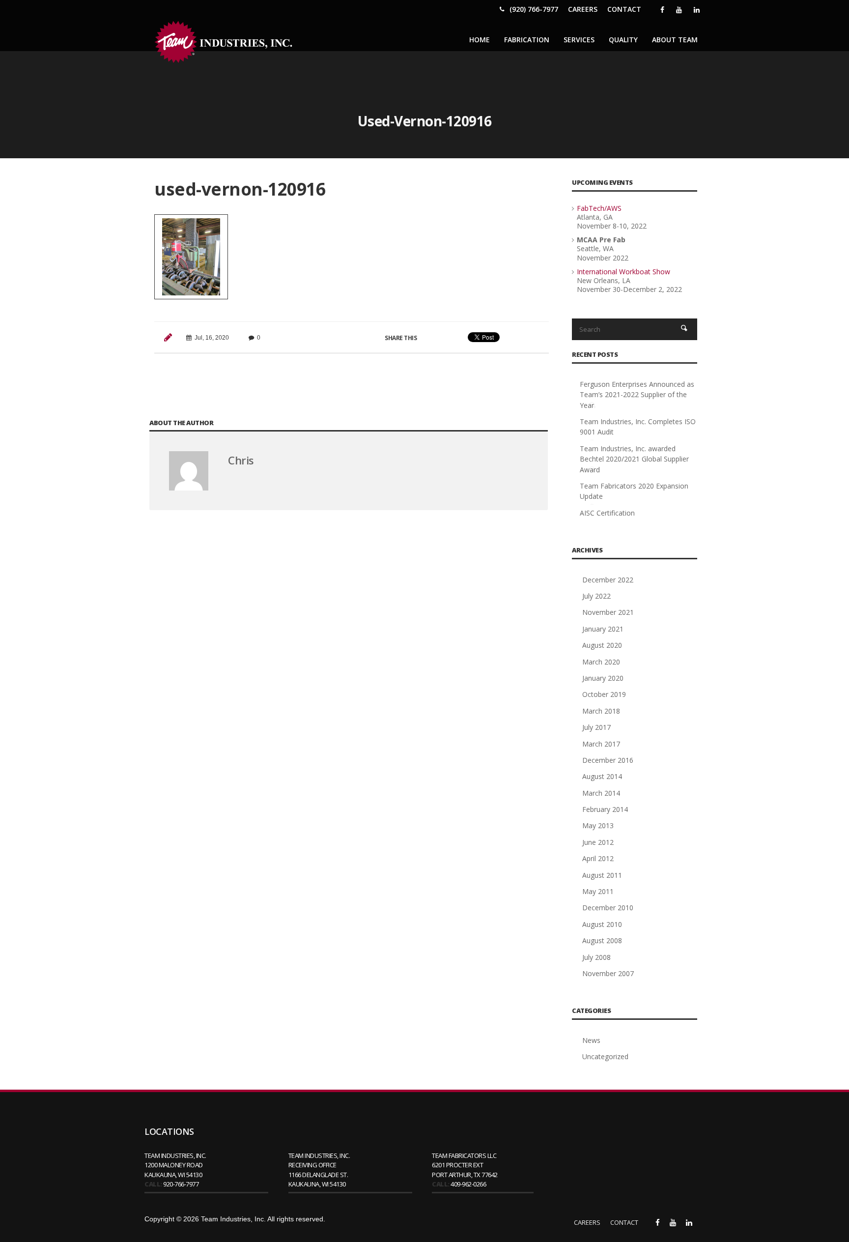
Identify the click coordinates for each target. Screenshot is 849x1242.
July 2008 (596, 957)
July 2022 (596, 596)
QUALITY (623, 39)
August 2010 (602, 924)
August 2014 (602, 776)
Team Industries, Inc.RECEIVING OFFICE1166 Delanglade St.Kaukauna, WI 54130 (319, 1170)
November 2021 (608, 612)
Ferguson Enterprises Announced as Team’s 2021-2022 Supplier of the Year (637, 394)
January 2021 (602, 629)
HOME (479, 39)
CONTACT (624, 9)
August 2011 (602, 875)
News (591, 1040)
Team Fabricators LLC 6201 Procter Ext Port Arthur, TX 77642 (465, 1165)
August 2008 (602, 940)
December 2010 (607, 907)
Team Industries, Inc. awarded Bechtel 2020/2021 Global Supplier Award (634, 459)
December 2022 (607, 579)
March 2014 (601, 793)
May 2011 (598, 891)
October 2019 (604, 694)
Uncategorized (605, 1056)
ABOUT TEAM (675, 39)
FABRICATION (526, 39)
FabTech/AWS (599, 208)
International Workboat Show (623, 271)
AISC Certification (607, 513)
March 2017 (601, 744)
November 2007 (608, 973)
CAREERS (582, 9)
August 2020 (602, 645)
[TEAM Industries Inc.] (225, 42)
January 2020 (602, 678)
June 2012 (598, 842)
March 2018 (601, 711)
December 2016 (607, 760)
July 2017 (596, 727)
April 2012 (598, 858)
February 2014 (605, 809)
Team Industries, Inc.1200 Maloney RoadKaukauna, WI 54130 (175, 1165)
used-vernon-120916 (239, 189)
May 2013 (598, 825)
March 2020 (601, 661)
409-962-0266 (468, 1184)
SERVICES (579, 39)
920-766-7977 (180, 1184)
